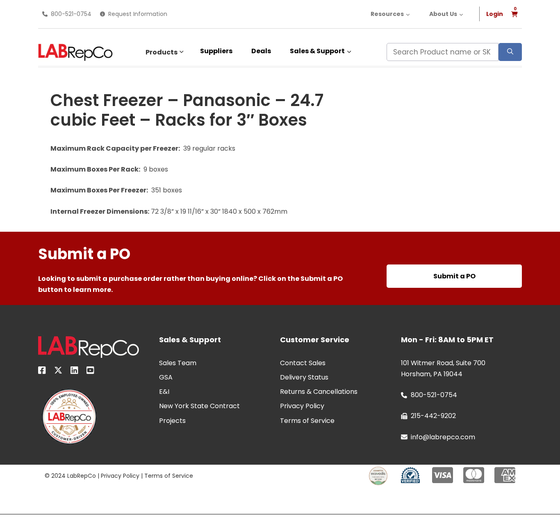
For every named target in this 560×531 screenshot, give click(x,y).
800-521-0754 (71, 14)
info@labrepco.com (443, 437)
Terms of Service (168, 476)
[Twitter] (58, 371)
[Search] (510, 52)
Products (162, 52)
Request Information (137, 14)
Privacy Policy (120, 476)
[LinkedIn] (74, 371)
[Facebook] (42, 371)
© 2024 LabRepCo (70, 476)
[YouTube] (90, 371)
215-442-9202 (433, 415)
